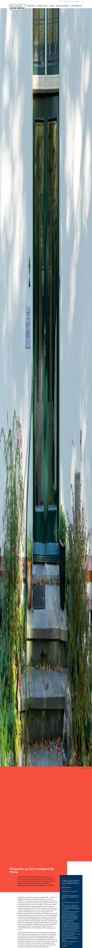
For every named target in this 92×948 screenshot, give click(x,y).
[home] (17, 7)
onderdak (48, 928)
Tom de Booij (71, 897)
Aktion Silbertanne (42, 936)
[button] (62, 1)
